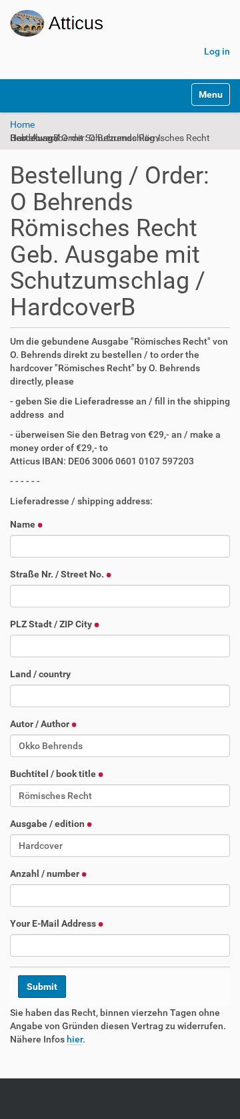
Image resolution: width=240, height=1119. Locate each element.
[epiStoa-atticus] (95, 23)
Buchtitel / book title (54, 773)
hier (75, 1039)
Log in (217, 51)
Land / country (40, 674)
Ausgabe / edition (48, 823)
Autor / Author (40, 724)
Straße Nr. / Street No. (58, 574)
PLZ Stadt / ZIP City (52, 624)
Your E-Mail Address (54, 923)
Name (23, 524)
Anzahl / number (45, 873)
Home (22, 124)
